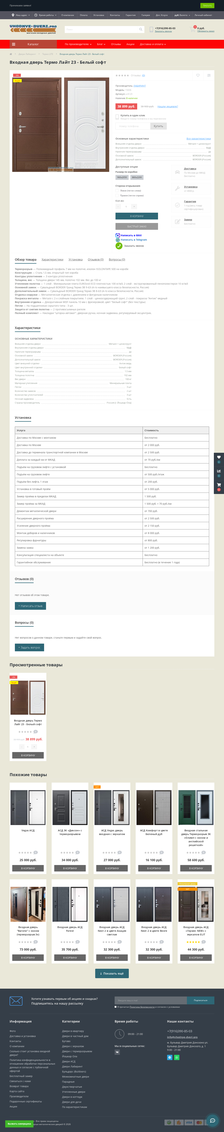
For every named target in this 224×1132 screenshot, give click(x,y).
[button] (219, 487)
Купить (158, 126)
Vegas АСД (28, 830)
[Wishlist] (197, 75)
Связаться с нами (20, 1081)
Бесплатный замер (21, 1076)
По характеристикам (74, 1107)
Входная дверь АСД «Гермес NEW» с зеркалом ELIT (195, 930)
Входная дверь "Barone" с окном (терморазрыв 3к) (28, 930)
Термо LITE (47, 54)
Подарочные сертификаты (26, 1101)
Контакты (115, 15)
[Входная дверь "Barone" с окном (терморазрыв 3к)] (28, 904)
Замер (188, 219)
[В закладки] (41, 677)
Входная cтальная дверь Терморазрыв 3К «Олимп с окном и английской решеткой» (196, 838)
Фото (13, 1031)
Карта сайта (17, 1091)
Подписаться (200, 1000)
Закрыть (207, 5)
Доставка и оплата (151, 44)
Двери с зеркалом (73, 1046)
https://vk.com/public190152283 (117, 1052)
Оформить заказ (205, 31)
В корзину (137, 216)
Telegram (169, 1057)
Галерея (146, 15)
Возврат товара (19, 1086)
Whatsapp (176, 1057)
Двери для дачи (71, 1102)
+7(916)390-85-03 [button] (179, 1031)
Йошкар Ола (69, 1056)
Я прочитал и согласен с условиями (148, 1006)
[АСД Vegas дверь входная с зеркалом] (112, 807)
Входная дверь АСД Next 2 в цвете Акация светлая (112, 930)
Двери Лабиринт (27, 54)
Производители (19, 1096)
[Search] (140, 29)
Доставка (190, 168)
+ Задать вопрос (29, 647)
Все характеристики (199, 138)
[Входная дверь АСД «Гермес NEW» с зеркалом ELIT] (196, 904)
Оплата (84, 15)
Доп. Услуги (162, 15)
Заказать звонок (163, 31)
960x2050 (122, 177)
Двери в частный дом (75, 1036)
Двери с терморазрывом (77, 1051)
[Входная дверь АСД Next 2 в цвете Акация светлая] (112, 904)
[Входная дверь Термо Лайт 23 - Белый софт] (28, 697)
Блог (100, 44)
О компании (67, 15)
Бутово (66, 1041)
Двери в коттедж (72, 1096)
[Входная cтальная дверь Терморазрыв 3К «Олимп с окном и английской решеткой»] (196, 807)
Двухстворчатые (72, 1086)
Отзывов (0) (96, 259)
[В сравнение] (41, 683)
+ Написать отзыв (30, 606)
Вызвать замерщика (19, 1123)
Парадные (68, 1081)
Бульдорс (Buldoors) (74, 1071)
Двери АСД (68, 1061)
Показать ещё (113, 973)
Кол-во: (119, 200)
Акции (130, 44)
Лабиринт (140, 85)
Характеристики (52, 259)
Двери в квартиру (73, 1031)
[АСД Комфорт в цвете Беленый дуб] (154, 807)
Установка (98, 15)
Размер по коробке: (126, 171)
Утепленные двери (73, 1091)
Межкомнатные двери (75, 1076)
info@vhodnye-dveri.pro (182, 1037)
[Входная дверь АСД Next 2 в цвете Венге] (154, 904)
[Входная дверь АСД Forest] (70, 904)
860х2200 (137, 177)
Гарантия (131, 15)
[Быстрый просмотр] (41, 689)
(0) (143, 75)
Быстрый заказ (136, 226)
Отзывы (116, 44)
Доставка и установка (23, 1036)
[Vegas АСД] (28, 807)
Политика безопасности (142, 1006)
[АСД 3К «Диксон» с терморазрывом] (70, 807)
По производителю (77, 44)
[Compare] (208, 75)
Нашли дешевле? (168, 106)
